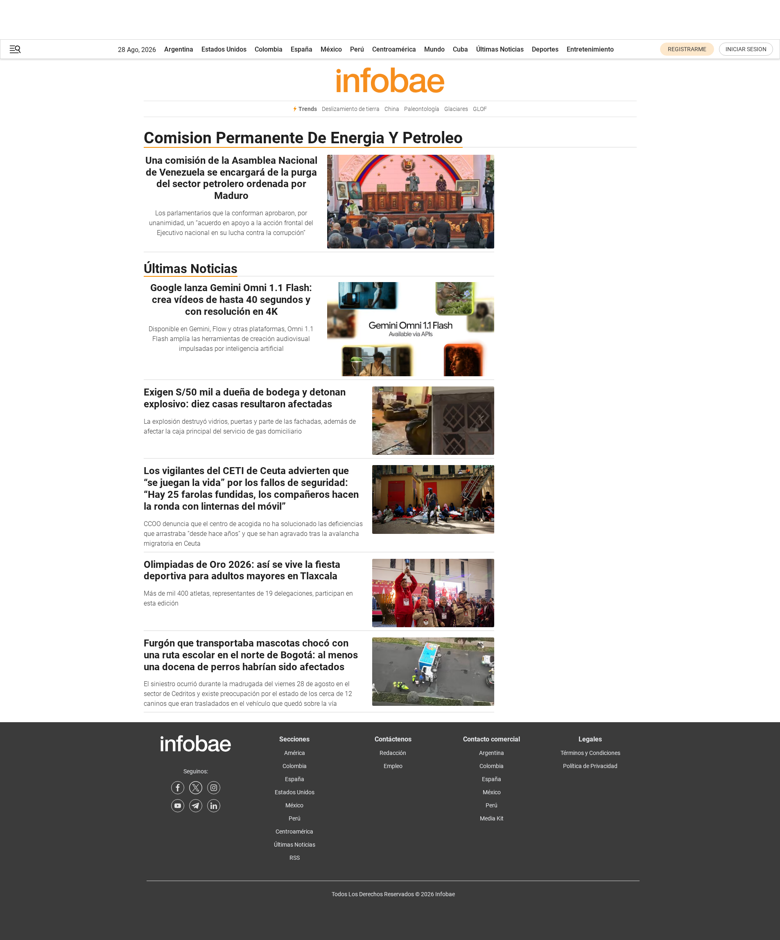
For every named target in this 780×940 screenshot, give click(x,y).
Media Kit (492, 818)
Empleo (393, 766)
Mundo (434, 49)
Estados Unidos (223, 49)
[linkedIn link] (213, 805)
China (391, 109)
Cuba (460, 49)
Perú (357, 49)
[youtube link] (177, 805)
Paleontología (421, 109)
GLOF (480, 109)
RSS (294, 857)
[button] (15, 49)
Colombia (269, 49)
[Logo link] (390, 80)
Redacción (393, 753)
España (301, 49)
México (331, 49)
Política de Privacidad (590, 766)
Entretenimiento (590, 49)
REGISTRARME (687, 49)
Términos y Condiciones (590, 753)
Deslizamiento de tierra (351, 109)
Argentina (178, 49)
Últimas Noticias (500, 49)
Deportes (545, 49)
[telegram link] (195, 805)
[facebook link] (177, 787)
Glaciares (456, 109)
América (294, 753)
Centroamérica (394, 49)
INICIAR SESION (746, 49)
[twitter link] (195, 787)
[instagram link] (213, 787)
